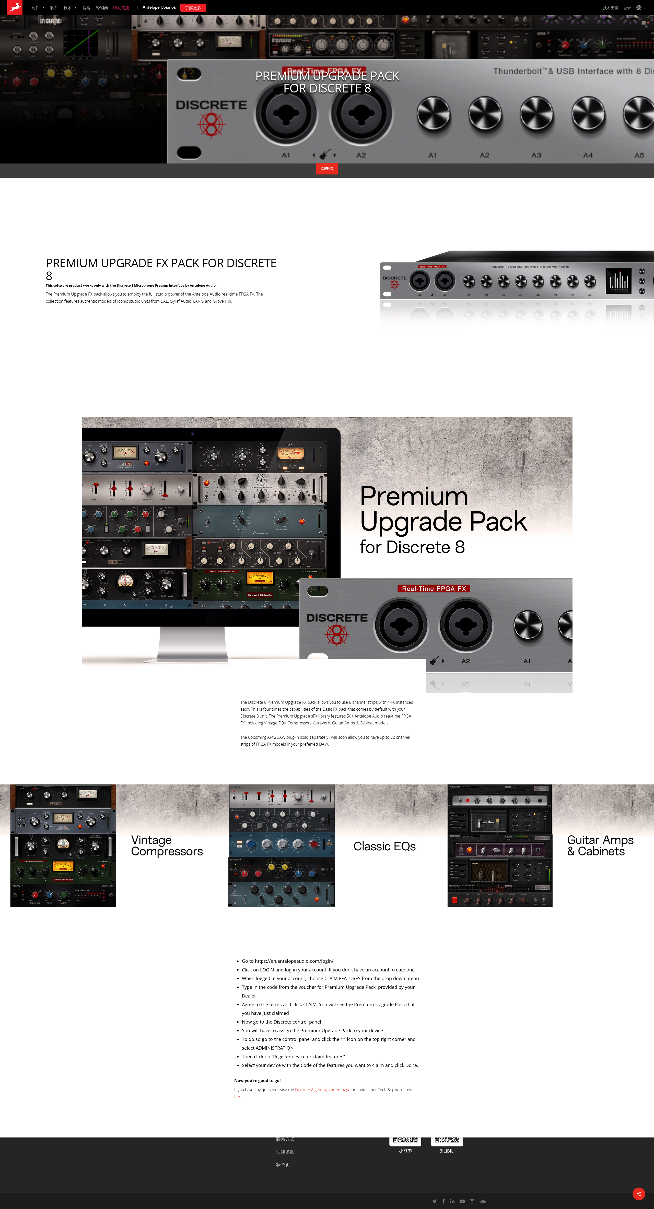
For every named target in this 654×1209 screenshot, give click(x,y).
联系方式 (285, 1139)
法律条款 (285, 1152)
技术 (68, 7)
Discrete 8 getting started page (322, 1090)
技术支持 (610, 7)
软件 (54, 7)
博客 (87, 7)
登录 (627, 7)
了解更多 (193, 7)
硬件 (35, 7)
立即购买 (327, 168)
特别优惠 (121, 7)
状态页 (283, 1164)
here (238, 1096)
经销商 (102, 7)
